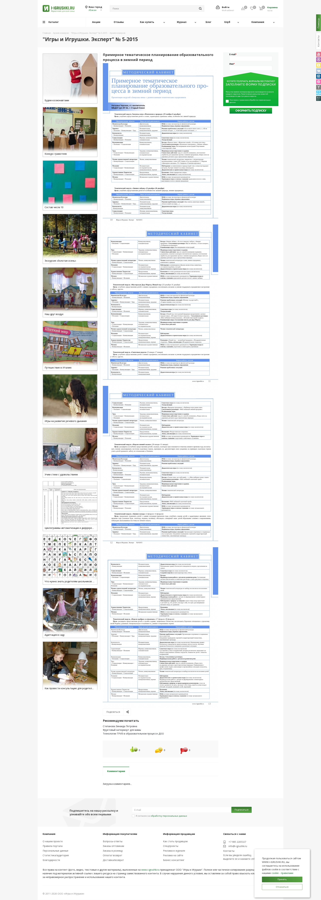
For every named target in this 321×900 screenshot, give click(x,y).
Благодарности (51, 860)
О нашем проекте (53, 841)
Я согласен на (161, 815)
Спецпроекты (170, 846)
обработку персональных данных (169, 815)
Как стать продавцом (175, 841)
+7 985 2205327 (237, 841)
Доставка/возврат (113, 860)
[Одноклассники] (318, 65)
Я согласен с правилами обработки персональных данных (250, 101)
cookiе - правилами (282, 873)
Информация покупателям (120, 834)
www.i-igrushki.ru (150, 869)
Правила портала (53, 846)
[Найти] (200, 8)
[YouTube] (318, 54)
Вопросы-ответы (112, 841)
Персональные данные (55, 850)
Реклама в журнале (174, 850)
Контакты (228, 850)
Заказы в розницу (113, 850)
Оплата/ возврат (112, 855)
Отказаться (282, 886)
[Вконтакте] (318, 70)
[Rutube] (318, 59)
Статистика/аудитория (56, 855)
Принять (282, 879)
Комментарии (116, 771)
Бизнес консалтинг (173, 860)
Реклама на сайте (173, 855)
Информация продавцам (179, 834)
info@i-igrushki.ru (238, 846)
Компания (49, 834)
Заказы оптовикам (113, 846)
